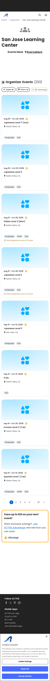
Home (4, 20)
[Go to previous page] (6, 502)
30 (38, 502)
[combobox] (9, 89)
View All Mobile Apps (13, 626)
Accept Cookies (25, 676)
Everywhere (34, 52)
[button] (23, 89)
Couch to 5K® (11, 616)
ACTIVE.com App (12, 613)
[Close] (46, 636)
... (33, 502)
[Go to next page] (44, 502)
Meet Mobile (10, 623)
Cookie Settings (25, 661)
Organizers (15, 20)
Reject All (25, 669)
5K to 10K (8, 619)
